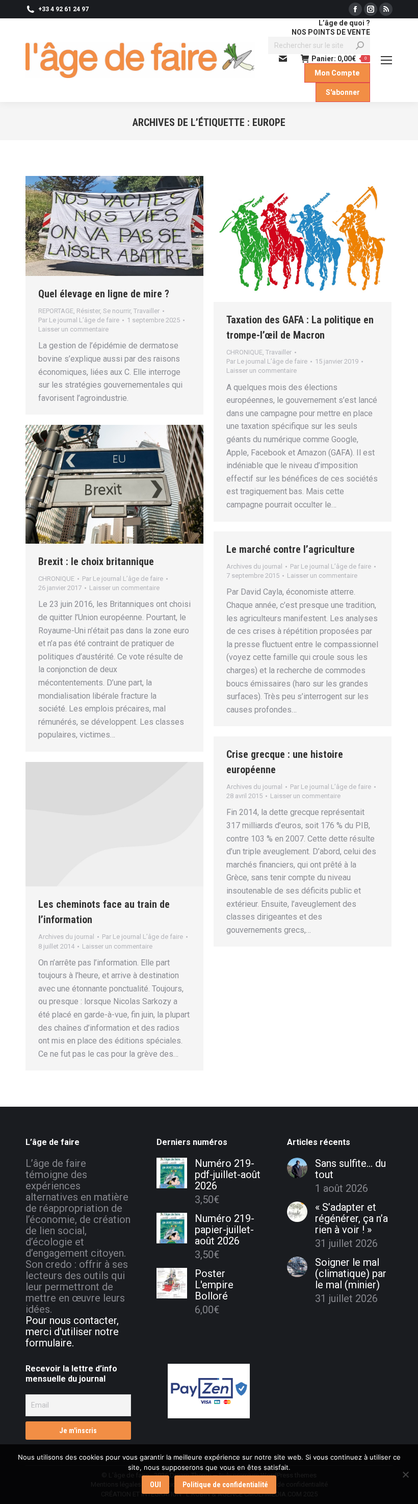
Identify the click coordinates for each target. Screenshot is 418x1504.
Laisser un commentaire (73, 329)
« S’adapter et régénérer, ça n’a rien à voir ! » (351, 1218)
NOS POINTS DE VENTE (331, 32)
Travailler (147, 311)
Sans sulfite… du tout (350, 1169)
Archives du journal (254, 566)
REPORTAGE (55, 311)
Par (78, 320)
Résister (88, 311)
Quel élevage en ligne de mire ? (103, 294)
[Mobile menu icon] (386, 60)
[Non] (405, 1474)
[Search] (360, 45)
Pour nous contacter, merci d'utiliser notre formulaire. (72, 1331)
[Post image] (297, 1168)
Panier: (339, 59)
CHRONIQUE (244, 352)
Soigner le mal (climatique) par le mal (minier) (350, 1273)
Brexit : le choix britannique (96, 561)
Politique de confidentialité (225, 1485)
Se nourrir (116, 311)
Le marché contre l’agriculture (290, 549)
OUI (155, 1485)
